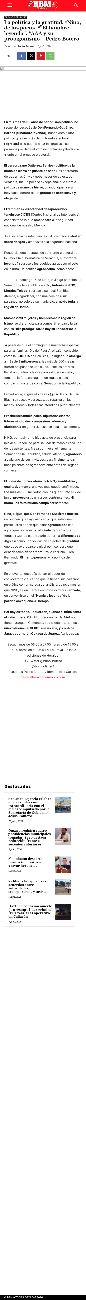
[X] (31, 56)
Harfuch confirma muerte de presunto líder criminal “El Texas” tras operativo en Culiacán (30, 911)
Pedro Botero (25, 46)
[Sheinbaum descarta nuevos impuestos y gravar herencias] (63, 865)
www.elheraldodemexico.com (43, 677)
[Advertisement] (43, 732)
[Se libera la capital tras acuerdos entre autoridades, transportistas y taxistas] (63, 887)
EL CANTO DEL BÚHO (16, 17)
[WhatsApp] (50, 56)
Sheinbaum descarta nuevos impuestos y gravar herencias (25, 862)
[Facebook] (21, 56)
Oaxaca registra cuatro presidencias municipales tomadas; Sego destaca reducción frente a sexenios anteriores (29, 837)
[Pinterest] (41, 56)
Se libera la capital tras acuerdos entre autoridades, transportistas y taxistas (28, 886)
